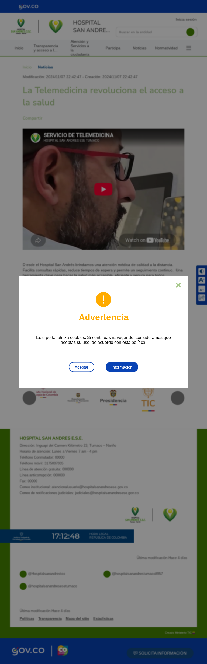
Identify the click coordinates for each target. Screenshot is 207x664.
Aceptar (81, 367)
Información (122, 367)
